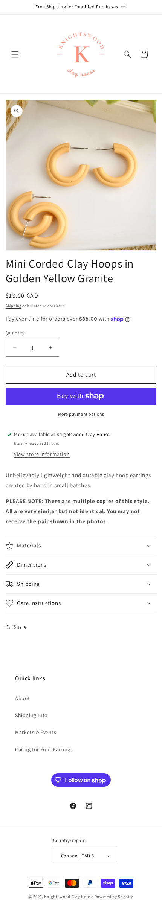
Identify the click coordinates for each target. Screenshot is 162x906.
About (22, 698)
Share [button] (20, 626)
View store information (42, 454)
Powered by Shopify (114, 896)
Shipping (13, 305)
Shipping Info (31, 715)
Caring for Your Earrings (44, 749)
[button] (15, 54)
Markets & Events (36, 732)
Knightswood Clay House (68, 896)
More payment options (81, 414)
